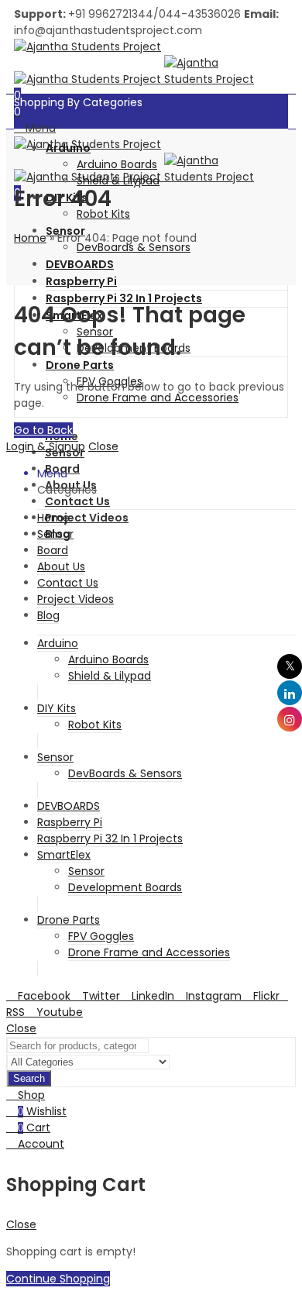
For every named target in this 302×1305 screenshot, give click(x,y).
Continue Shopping (58, 1278)
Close (103, 446)
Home (30, 238)
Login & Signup (45, 446)
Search (29, 1078)
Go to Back (43, 430)
